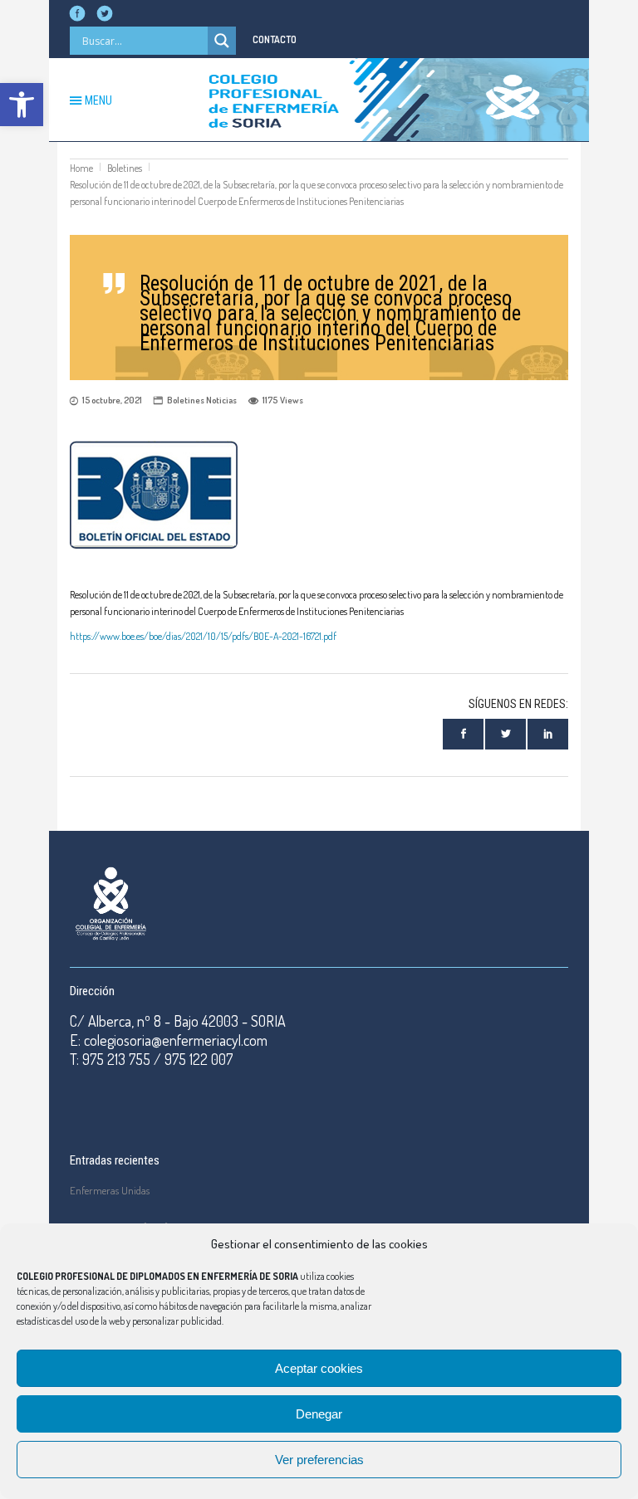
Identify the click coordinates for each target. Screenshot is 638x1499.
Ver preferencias (319, 1460)
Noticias (221, 400)
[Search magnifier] (222, 41)
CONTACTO (275, 39)
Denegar (319, 1414)
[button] (21, 104)
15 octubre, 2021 (112, 400)
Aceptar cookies (319, 1368)
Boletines (124, 168)
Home (81, 168)
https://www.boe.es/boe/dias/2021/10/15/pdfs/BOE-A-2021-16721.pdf (203, 636)
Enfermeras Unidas (110, 1190)
